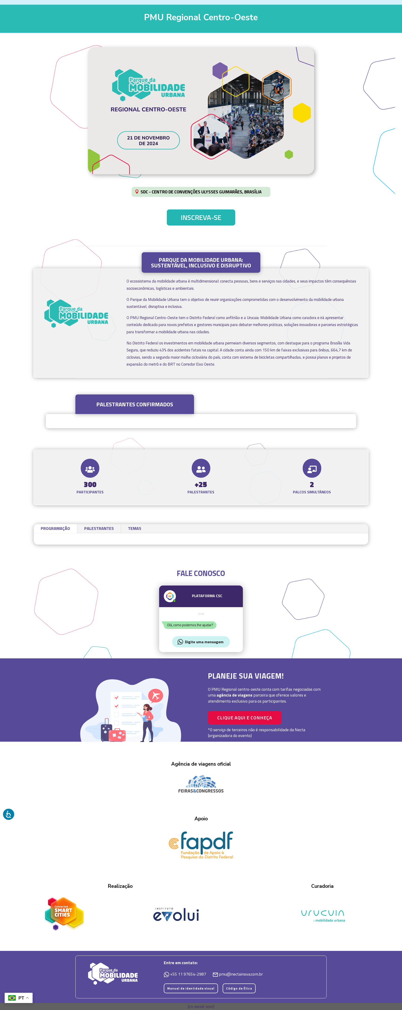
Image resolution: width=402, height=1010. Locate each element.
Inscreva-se (201, 217)
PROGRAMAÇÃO (55, 528)
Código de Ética (239, 988)
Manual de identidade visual (190, 988)
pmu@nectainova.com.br (241, 974)
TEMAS (134, 528)
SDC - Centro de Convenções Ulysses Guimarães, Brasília (201, 191)
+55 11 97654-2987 (188, 974)
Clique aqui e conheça (244, 717)
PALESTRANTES (99, 528)
